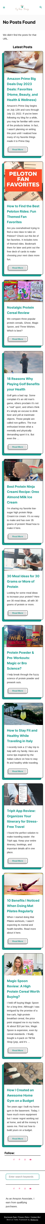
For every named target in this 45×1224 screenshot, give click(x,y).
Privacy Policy (23, 1217)
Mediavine (34, 1220)
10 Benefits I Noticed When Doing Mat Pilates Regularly (23, 906)
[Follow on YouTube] (30, 1159)
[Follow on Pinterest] (19, 1159)
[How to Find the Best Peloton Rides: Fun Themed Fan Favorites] (23, 181)
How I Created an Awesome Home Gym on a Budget (20, 1095)
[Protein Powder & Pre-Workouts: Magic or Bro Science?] (23, 636)
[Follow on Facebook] (14, 1159)
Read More (18, 150)
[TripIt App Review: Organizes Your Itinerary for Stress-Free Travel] (23, 794)
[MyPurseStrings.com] (22, 7)
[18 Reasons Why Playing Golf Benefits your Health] (23, 362)
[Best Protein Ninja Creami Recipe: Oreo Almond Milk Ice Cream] (23, 470)
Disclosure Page (10, 1217)
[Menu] (4, 7)
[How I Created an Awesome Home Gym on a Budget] (23, 1074)
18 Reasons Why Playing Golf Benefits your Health (23, 384)
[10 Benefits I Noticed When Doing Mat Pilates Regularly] (23, 884)
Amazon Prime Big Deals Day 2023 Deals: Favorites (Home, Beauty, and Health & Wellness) (22, 89)
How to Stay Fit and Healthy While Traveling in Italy (22, 735)
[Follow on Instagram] (25, 1159)
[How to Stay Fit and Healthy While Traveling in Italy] (23, 714)
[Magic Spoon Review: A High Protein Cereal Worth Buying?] (23, 964)
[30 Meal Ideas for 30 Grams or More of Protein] (23, 560)
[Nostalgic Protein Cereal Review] (23, 291)
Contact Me (35, 1217)
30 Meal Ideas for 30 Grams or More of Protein (23, 581)
